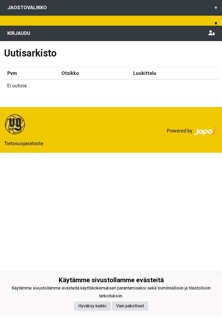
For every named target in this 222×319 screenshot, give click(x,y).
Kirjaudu (18, 33)
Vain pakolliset (130, 305)
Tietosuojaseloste (23, 143)
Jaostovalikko (112, 7)
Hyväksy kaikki (92, 305)
